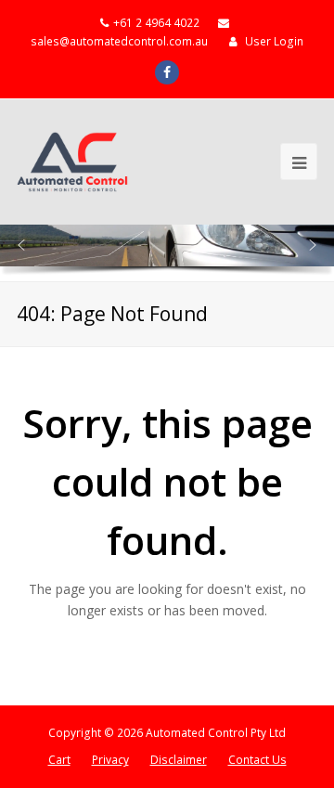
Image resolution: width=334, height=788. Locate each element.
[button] (21, 245)
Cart (59, 760)
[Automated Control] (72, 162)
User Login (274, 41)
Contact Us (257, 760)
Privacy (110, 760)
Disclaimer (178, 760)
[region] (167, 253)
